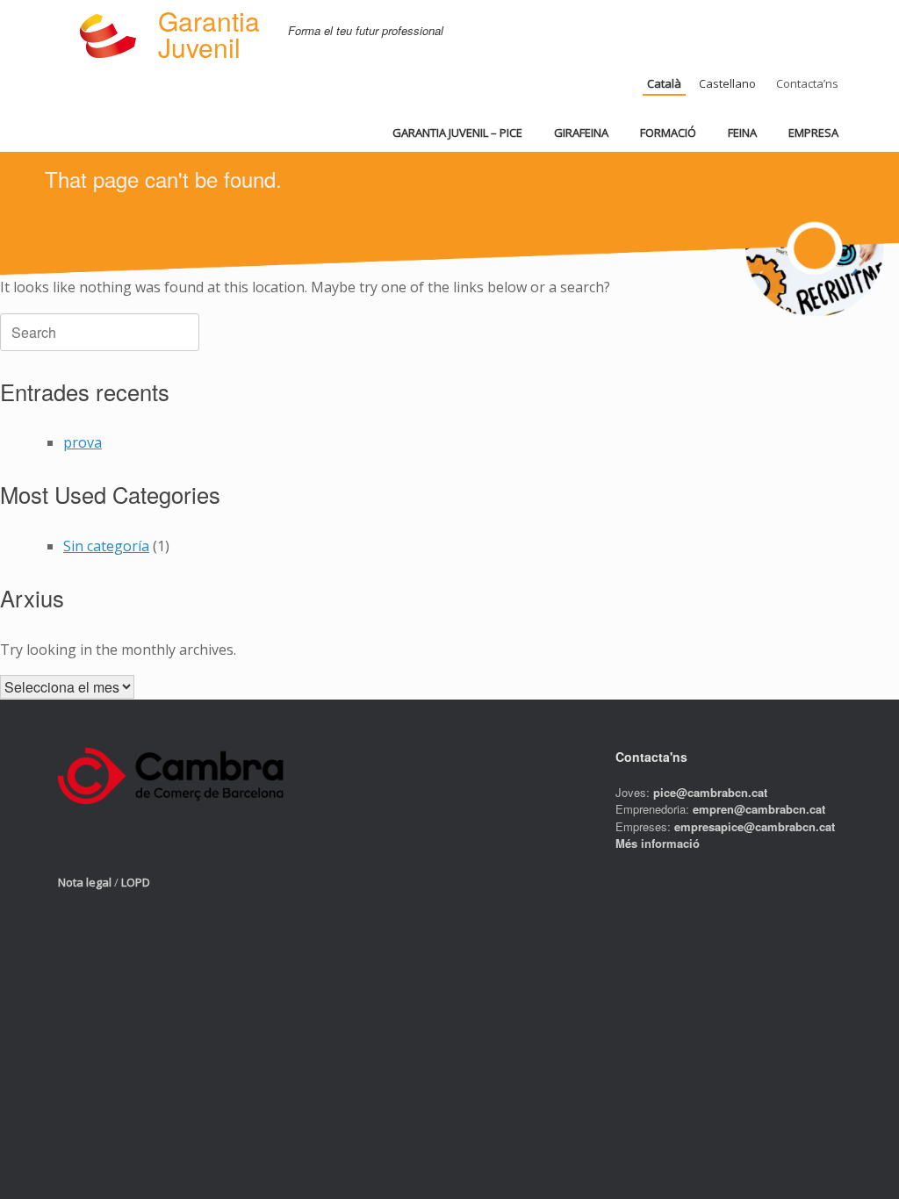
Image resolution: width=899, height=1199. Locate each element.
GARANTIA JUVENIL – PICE (457, 132)
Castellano (727, 83)
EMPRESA (813, 132)
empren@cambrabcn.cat (759, 809)
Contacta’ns (807, 83)
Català (664, 83)
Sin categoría (106, 546)
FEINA (742, 132)
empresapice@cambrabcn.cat (754, 826)
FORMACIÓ (668, 132)
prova (82, 442)
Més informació (657, 843)
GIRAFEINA (581, 132)
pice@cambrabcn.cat (710, 792)
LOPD (135, 882)
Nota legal (84, 882)
